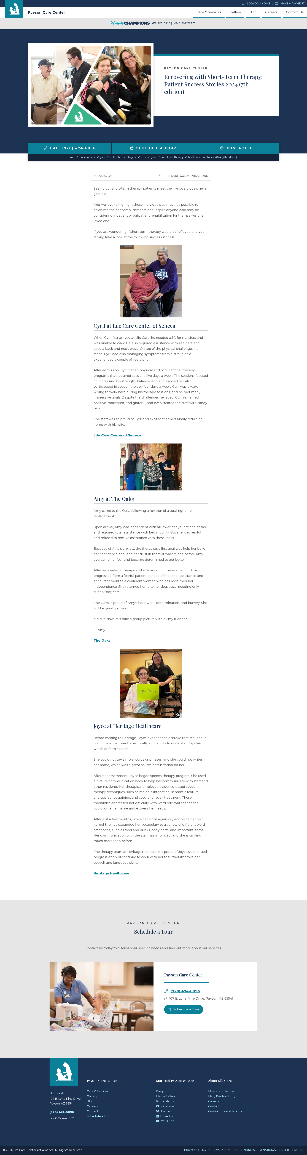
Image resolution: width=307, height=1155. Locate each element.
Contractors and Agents (225, 1111)
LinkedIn (166, 1116)
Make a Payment (292, 3)
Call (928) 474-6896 (72, 148)
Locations (86, 157)
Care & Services (208, 12)
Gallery (235, 12)
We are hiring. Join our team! (174, 23)
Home (70, 157)
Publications (165, 1101)
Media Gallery (166, 1096)
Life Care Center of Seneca (117, 435)
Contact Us (295, 12)
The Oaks (102, 640)
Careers (271, 12)
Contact (92, 1111)
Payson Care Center (46, 12)
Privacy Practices (225, 1150)
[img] (45, 148)
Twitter (165, 1111)
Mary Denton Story (221, 1096)
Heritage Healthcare (112, 873)
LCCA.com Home (258, 3)
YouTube (167, 1121)
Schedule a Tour (155, 148)
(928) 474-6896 (185, 991)
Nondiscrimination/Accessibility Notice (274, 1150)
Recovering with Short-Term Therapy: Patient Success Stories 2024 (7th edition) (187, 157)
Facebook (167, 1106)
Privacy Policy (195, 1150)
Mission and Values (221, 1091)
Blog (253, 12)
